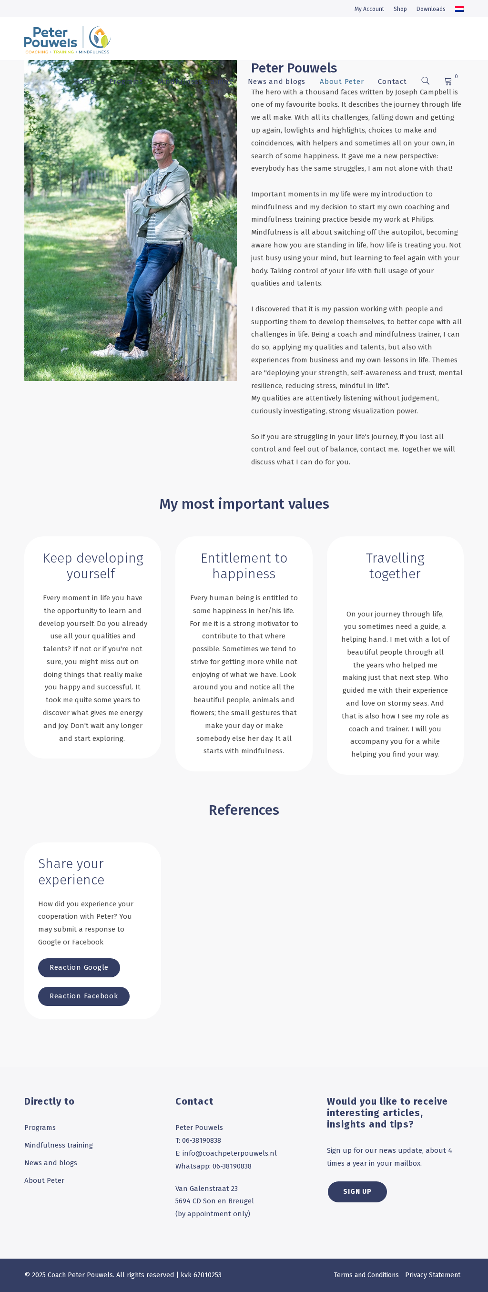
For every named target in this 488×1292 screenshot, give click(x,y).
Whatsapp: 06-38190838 (213, 1166)
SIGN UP (357, 1192)
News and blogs (277, 81)
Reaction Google (79, 967)
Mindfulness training (196, 81)
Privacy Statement (432, 1275)
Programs (126, 81)
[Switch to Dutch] (459, 9)
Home (84, 81)
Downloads (431, 9)
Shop (400, 9)
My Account (369, 9)
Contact (392, 81)
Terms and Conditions (366, 1275)
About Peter (342, 81)
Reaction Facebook (84, 996)
